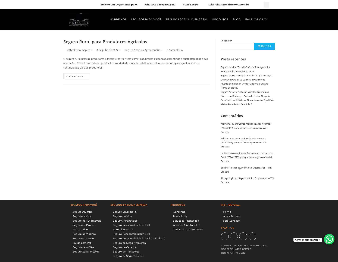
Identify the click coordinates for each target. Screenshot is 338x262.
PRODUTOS (220, 19)
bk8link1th (226, 167)
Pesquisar (226, 40)
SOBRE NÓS (118, 19)
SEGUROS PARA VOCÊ (146, 19)
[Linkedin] (252, 236)
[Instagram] (243, 236)
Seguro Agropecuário (148, 50)
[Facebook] (234, 236)
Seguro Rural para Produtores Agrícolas (105, 41)
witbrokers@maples (78, 50)
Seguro (129, 50)
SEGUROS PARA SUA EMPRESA (187, 19)
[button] (266, 5)
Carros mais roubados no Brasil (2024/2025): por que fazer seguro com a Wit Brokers (246, 128)
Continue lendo (78, 75)
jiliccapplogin (227, 178)
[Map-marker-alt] (225, 236)
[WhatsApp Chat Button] (329, 239)
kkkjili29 (225, 138)
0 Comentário (175, 50)
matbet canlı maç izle (232, 153)
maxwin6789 (227, 123)
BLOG (237, 19)
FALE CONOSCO (256, 19)
